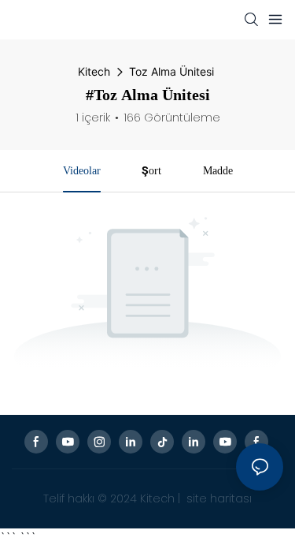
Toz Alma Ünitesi (171, 71)
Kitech (94, 71)
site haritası (217, 498)
